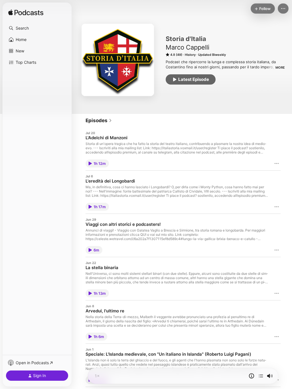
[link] (99, 120)
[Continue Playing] (260, 376)
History (190, 55)
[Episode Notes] (251, 376)
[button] (37, 28)
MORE (280, 67)
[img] (25, 13)
